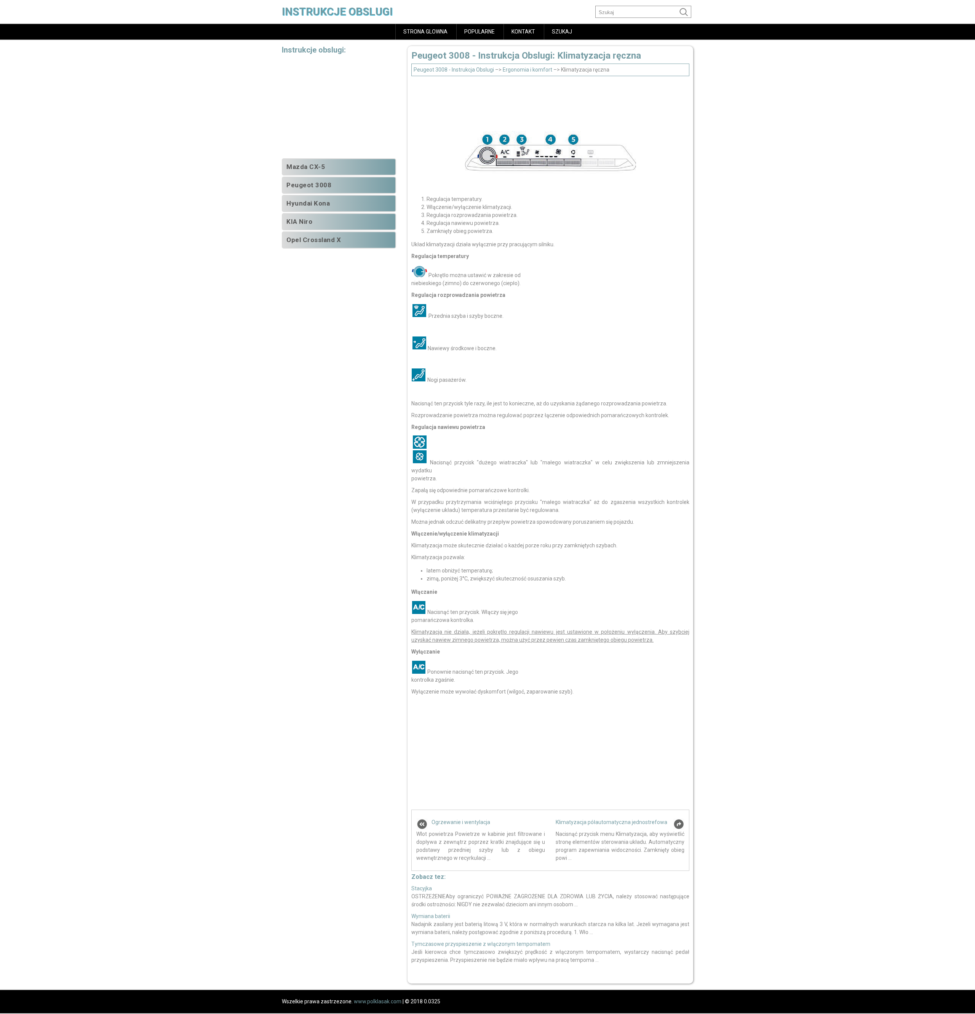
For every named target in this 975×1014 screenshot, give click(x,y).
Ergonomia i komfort (527, 70)
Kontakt (523, 32)
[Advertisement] (550, 101)
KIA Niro (299, 221)
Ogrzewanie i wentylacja (461, 822)
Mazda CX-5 (305, 167)
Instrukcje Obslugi (337, 12)
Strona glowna (425, 32)
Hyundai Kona (308, 203)
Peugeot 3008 (308, 185)
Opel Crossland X (313, 240)
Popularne (479, 32)
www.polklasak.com (377, 1001)
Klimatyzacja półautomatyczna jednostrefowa (611, 822)
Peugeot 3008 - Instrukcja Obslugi (454, 70)
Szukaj (562, 32)
